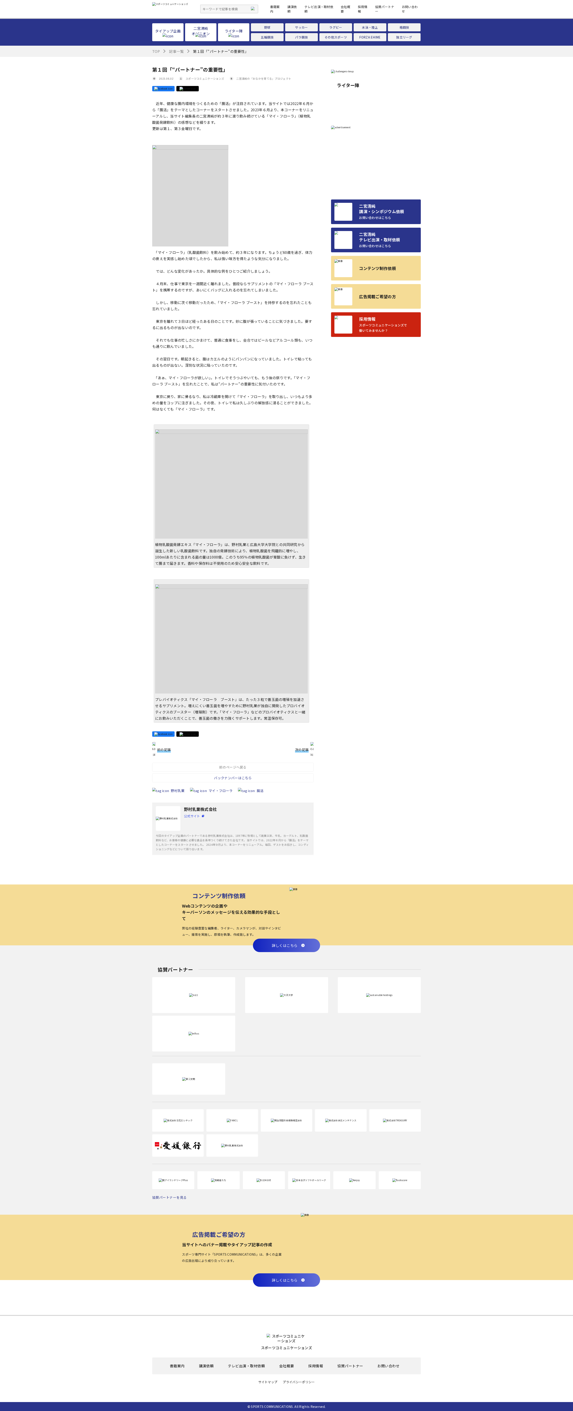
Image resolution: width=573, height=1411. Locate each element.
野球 (267, 27)
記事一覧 (176, 51)
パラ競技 (301, 37)
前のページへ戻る (232, 767)
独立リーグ (404, 37)
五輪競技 (267, 37)
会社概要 (286, 1366)
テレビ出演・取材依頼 (246, 1366)
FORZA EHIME (370, 37)
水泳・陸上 (370, 27)
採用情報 (315, 1366)
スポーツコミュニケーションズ (205, 78)
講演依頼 (206, 1366)
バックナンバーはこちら (233, 777)
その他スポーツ (336, 37)
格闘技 (404, 27)
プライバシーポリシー (299, 1382)
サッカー (301, 27)
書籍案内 (177, 1366)
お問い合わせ (388, 1366)
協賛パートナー (350, 1366)
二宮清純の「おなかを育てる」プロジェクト (263, 78)
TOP (156, 51)
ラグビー (335, 27)
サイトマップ (268, 1382)
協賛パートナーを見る (169, 1197)
